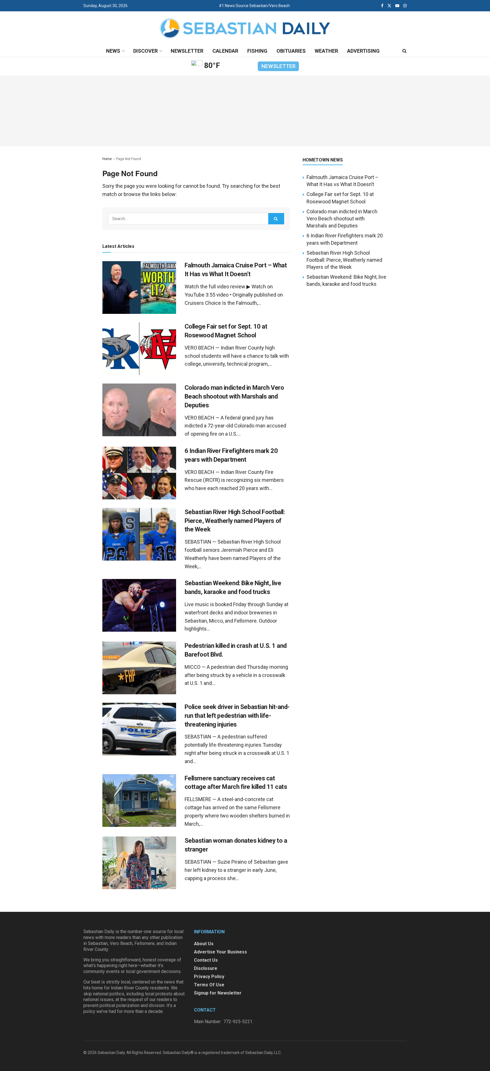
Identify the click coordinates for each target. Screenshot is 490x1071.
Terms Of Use (209, 984)
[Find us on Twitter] (389, 5)
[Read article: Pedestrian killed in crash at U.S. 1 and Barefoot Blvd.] (139, 668)
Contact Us (206, 960)
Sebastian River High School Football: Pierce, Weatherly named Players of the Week (235, 520)
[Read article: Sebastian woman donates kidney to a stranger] (139, 862)
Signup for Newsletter (218, 993)
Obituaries (291, 51)
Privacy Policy (209, 976)
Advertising (363, 51)
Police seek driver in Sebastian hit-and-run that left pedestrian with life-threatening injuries (237, 715)
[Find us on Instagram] (405, 5)
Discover (145, 51)
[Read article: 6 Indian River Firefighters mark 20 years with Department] (139, 473)
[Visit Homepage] (245, 28)
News (113, 51)
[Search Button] (404, 51)
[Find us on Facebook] (382, 5)
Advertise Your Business (220, 952)
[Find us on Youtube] (397, 5)
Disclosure (205, 968)
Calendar (225, 51)
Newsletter (187, 51)
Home (107, 159)
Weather (326, 51)
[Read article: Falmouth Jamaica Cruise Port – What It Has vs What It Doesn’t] (139, 287)
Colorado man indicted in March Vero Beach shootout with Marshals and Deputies (234, 396)
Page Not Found (128, 159)
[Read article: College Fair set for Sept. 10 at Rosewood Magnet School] (139, 348)
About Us (204, 943)
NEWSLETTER (278, 66)
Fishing (257, 51)
